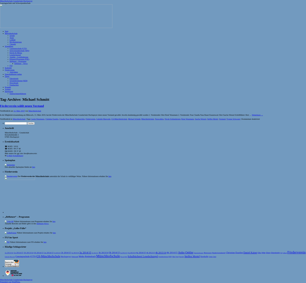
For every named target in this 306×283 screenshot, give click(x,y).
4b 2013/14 (160, 252)
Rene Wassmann (187, 119)
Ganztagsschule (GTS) (18, 49)
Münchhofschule (11, 33)
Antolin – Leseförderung (19, 57)
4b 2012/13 (150, 253)
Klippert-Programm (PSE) (19, 59)
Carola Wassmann (37, 119)
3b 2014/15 (114, 252)
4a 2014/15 (141, 252)
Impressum (9, 91)
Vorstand (222, 119)
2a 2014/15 (49, 253)
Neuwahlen (159, 119)
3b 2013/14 (103, 252)
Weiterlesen (257, 115)
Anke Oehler (185, 252)
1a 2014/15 (18, 252)
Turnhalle (204, 256)
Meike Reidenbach (87, 256)
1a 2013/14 (9, 253)
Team (12, 38)
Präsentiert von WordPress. (10, 282)
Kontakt (8, 87)
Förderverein (9, 70)
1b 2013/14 (28, 253)
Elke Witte (261, 253)
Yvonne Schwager (233, 119)
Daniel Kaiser (250, 252)
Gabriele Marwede (103, 119)
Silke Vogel (175, 257)
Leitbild (12, 40)
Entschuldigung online (13, 74)
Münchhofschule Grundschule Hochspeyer (16, 1)
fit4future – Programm (18, 61)
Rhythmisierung (16, 42)
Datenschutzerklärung (18, 94)
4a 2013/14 (132, 253)
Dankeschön (80, 119)
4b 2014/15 (172, 252)
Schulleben (9, 46)
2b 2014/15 (66, 252)
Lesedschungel (15, 55)
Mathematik (74, 257)
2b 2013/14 (57, 253)
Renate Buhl (123, 256)
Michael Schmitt (134, 119)
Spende (181, 257)
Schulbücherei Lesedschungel (143, 256)
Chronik (13, 44)
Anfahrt (8, 89)
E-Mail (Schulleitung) (15, 156)
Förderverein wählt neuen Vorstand (22, 105)
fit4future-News (43, 224)
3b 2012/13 (95, 253)
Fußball (285, 253)
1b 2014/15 (39, 253)
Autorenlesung (198, 253)
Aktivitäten (14, 72)
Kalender (8, 68)
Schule (12, 36)
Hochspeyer (66, 256)
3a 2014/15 (85, 252)
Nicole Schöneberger (172, 119)
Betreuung (208, 253)
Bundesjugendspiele (218, 253)
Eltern (7, 76)
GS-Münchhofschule (119, 119)
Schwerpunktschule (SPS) (19, 51)
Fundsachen (14, 85)
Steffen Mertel (212, 119)
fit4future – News (21, 64)
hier (33, 167)
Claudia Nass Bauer (66, 119)
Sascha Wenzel (200, 119)
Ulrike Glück (212, 257)
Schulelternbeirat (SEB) (18, 81)
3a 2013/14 (75, 253)
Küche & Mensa (16, 53)
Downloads (14, 83)
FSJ (11, 66)
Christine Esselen (51, 119)
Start (6, 31)
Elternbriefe (14, 79)
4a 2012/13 (124, 253)
